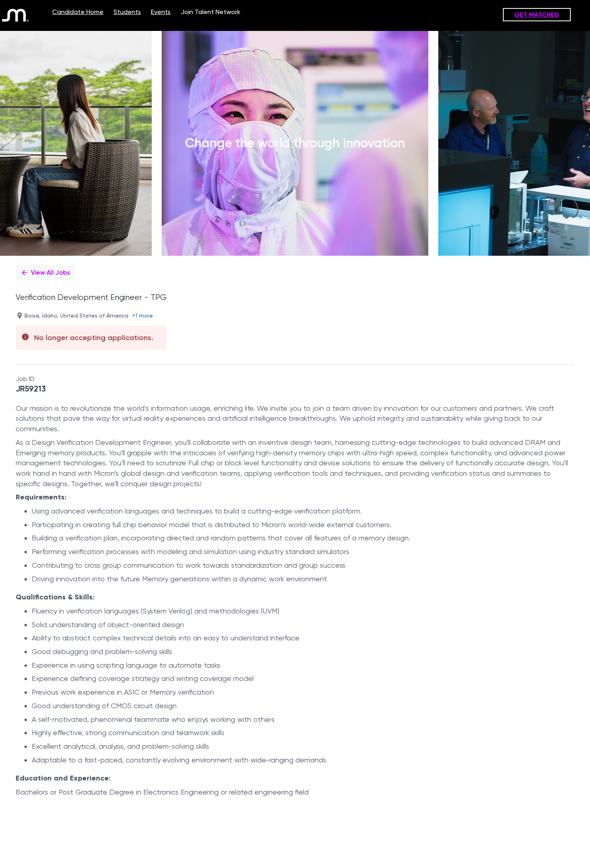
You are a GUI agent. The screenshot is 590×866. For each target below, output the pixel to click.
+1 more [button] (142, 315)
